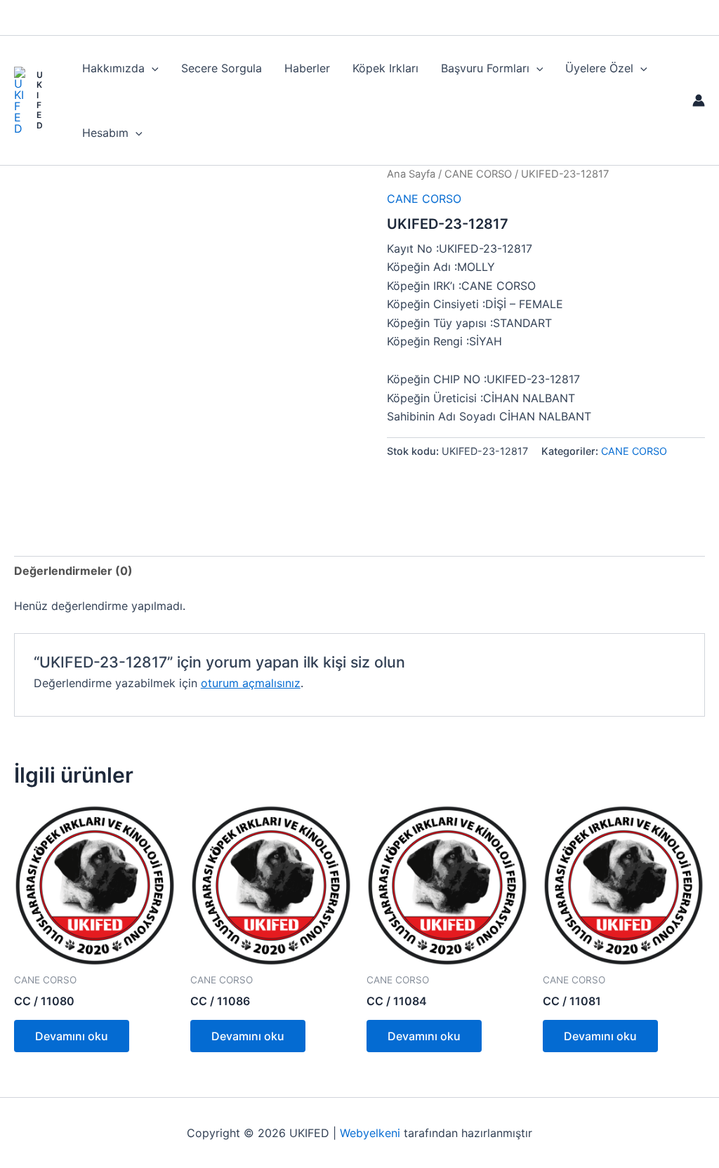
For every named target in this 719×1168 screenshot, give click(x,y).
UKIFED (40, 100)
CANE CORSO (478, 174)
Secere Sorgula (221, 68)
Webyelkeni (370, 1133)
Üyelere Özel (599, 68)
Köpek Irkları (385, 68)
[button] (152, 68)
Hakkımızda (113, 68)
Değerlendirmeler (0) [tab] (73, 571)
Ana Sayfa (411, 174)
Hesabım (105, 133)
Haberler (307, 68)
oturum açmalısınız (251, 683)
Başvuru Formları (485, 68)
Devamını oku (71, 1036)
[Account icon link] (698, 100)
